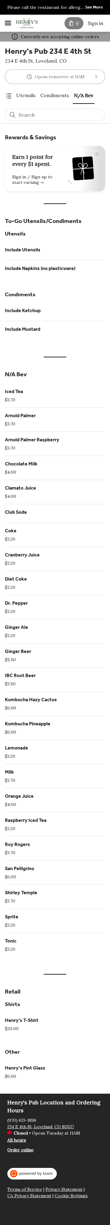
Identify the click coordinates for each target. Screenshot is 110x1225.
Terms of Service (24, 1189)
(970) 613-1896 (21, 1120)
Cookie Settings (71, 1195)
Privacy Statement (64, 1189)
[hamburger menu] (8, 23)
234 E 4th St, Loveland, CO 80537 (40, 1126)
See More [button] (94, 7)
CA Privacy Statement (29, 1195)
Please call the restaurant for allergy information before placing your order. (44, 8)
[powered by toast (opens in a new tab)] (32, 1173)
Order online (20, 1150)
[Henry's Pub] (27, 23)
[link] (25, 95)
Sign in (95, 23)
